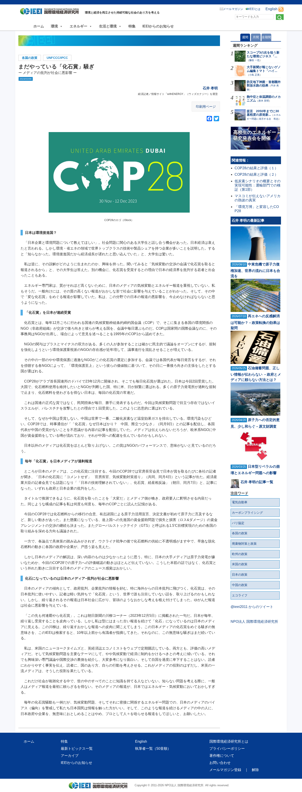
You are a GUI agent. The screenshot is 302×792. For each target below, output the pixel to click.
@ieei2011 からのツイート (252, 607)
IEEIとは (254, 9)
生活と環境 (108, 26)
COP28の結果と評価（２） (256, 174)
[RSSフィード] (281, 9)
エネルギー (78, 26)
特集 (132, 26)
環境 (54, 26)
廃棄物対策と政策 (244, 543)
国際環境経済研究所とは (228, 741)
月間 (256, 37)
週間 (245, 37)
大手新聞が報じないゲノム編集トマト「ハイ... (264, 69)
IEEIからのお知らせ (158, 26)
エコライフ (239, 595)
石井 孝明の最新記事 (248, 220)
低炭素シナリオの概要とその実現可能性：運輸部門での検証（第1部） (258, 185)
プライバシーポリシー (227, 748)
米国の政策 (239, 564)
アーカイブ (69, 755)
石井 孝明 (210, 88)
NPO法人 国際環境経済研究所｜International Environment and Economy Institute (50, 12)
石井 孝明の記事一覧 (257, 482)
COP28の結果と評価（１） (256, 168)
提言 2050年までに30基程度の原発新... (263, 113)
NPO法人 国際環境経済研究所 (254, 621)
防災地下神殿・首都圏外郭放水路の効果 (264, 83)
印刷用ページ (206, 106)
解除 (255, 770)
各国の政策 (29, 58)
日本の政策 (239, 574)
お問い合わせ (220, 763)
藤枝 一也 (254, 60)
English (271, 9)
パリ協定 (238, 523)
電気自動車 (239, 502)
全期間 (266, 37)
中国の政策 (239, 585)
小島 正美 (254, 74)
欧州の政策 (239, 554)
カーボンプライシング (247, 512)
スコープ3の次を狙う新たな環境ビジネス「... (263, 54)
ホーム (38, 26)
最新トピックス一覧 (77, 748)
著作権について (221, 755)
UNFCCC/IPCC (57, 58)
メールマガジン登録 (225, 770)
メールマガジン (233, 9)
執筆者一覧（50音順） (153, 748)
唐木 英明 (263, 100)
